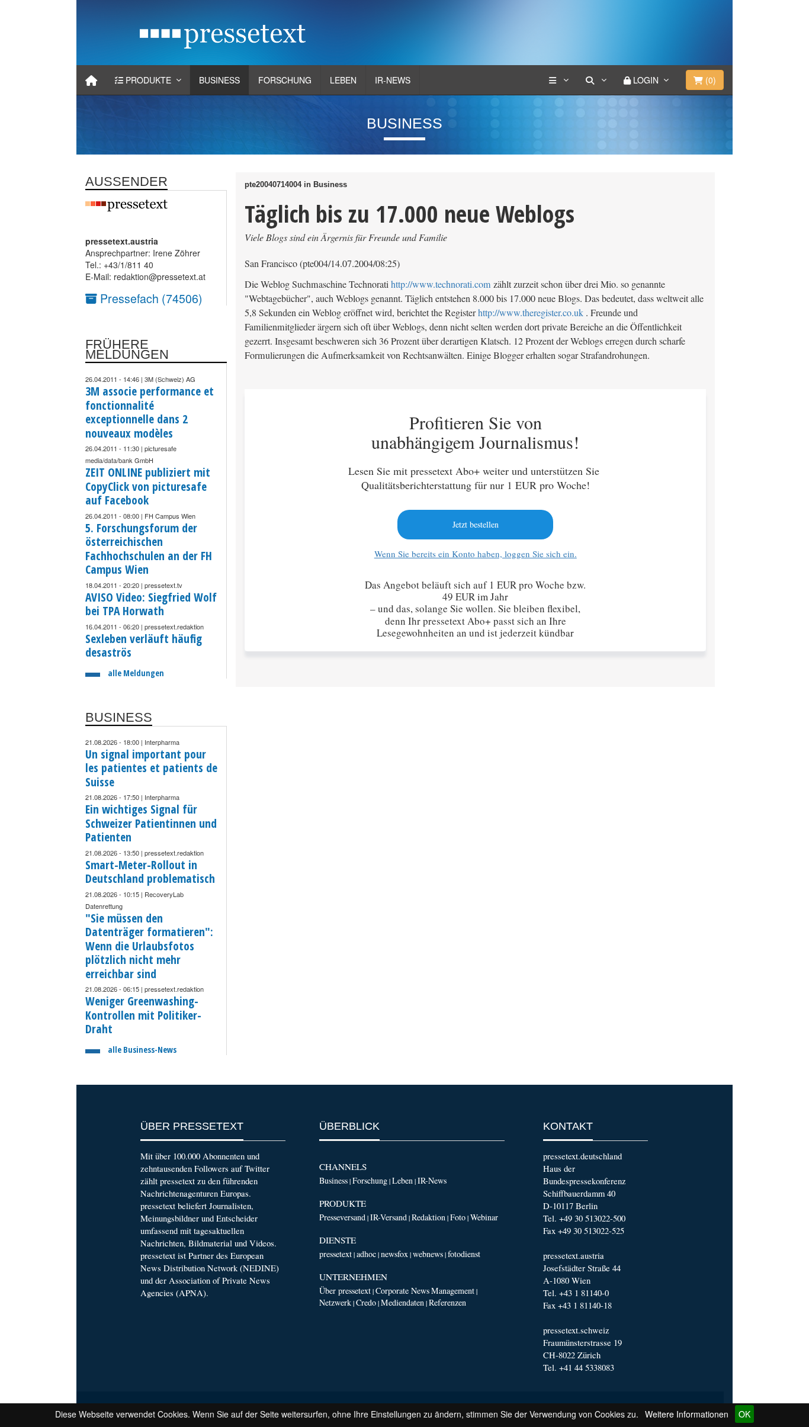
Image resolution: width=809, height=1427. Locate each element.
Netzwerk (335, 1302)
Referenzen (447, 1302)
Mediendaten (402, 1302)
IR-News (392, 80)
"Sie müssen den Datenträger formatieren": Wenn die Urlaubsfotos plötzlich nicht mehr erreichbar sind (149, 946)
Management (452, 1290)
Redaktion (428, 1217)
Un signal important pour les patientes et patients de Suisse (151, 768)
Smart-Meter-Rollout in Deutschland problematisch (150, 872)
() (709, 80)
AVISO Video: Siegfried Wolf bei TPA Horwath (151, 604)
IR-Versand (388, 1217)
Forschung (285, 80)
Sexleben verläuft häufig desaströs (143, 646)
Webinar (484, 1217)
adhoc (366, 1253)
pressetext (335, 1253)
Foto (458, 1217)
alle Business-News (142, 1049)
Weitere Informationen (686, 1414)
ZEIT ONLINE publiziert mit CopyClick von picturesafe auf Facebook (147, 486)
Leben (343, 80)
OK (744, 1414)
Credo (366, 1302)
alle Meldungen (136, 673)
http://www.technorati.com (441, 284)
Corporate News (402, 1290)
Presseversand (342, 1217)
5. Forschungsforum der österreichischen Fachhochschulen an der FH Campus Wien (148, 549)
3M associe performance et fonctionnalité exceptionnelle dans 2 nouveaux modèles (149, 412)
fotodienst (464, 1253)
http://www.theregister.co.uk (530, 312)
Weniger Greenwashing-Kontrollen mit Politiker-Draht (143, 1015)
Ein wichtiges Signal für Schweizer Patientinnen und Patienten (151, 823)
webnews (428, 1253)
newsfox (394, 1253)
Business (219, 80)
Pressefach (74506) (150, 298)
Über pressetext (345, 1290)
